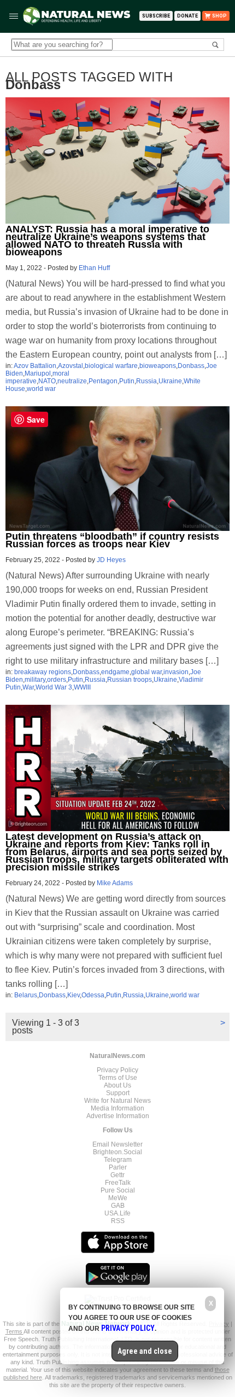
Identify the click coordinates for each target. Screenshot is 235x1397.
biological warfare (111, 366)
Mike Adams (115, 883)
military (35, 679)
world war (41, 389)
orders (56, 679)
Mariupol (38, 373)
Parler (118, 1167)
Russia (146, 381)
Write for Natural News (117, 1100)
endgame (115, 672)
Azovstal (70, 366)
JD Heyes (111, 560)
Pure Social (118, 1190)
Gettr (117, 1175)
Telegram (118, 1160)
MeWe (117, 1198)
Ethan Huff (94, 268)
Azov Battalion (35, 366)
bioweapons (157, 366)
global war (146, 672)
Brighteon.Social (117, 1152)
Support (118, 1093)
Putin (126, 381)
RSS (118, 1221)
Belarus (25, 995)
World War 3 (54, 687)
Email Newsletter (117, 1144)
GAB (118, 1205)
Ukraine (170, 381)
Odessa (92, 995)
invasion (176, 672)
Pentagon (103, 381)
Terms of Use (117, 1078)
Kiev (73, 995)
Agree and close (145, 1351)
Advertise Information (117, 1116)
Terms (14, 1331)
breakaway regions (42, 672)
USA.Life (117, 1213)
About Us (117, 1085)
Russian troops (129, 679)
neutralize (72, 381)
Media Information (117, 1108)
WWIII (82, 687)
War (28, 687)
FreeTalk (118, 1182)
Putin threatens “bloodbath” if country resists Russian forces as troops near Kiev (112, 540)
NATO (47, 381)
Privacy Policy (117, 1070)
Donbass (191, 366)
